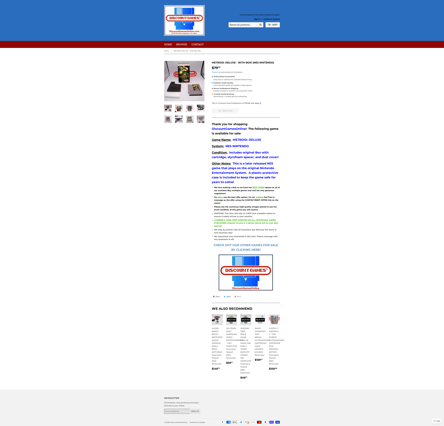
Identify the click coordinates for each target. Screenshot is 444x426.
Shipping (216, 72)
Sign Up (195, 411)
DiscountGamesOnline (178, 422)
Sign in (257, 19)
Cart (274, 24)
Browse (181, 44)
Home (168, 44)
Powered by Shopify (197, 422)
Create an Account (272, 19)
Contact (197, 44)
